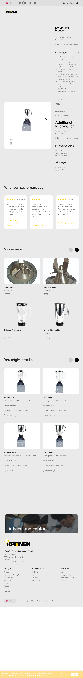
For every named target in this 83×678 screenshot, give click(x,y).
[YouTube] (35, 3)
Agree (74, 675)
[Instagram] (25, 3)
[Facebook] (20, 3)
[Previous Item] (9, 119)
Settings (65, 675)
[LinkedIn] (30, 3)
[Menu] (77, 11)
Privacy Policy (42, 675)
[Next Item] (46, 119)
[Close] (80, 674)
